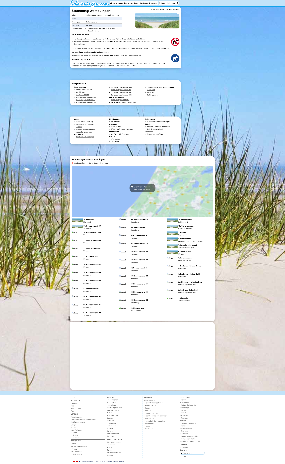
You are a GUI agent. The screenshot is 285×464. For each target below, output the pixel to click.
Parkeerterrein (98, 28)
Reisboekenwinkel (114, 453)
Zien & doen (144, 3)
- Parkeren (111, 445)
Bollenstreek (184, 402)
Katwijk (138, 55)
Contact (183, 456)
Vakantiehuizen (76, 430)
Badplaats (74, 403)
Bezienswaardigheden (79, 446)
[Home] (111, 3)
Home (73, 397)
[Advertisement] (198, 57)
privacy (97, 461)
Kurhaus (110, 431)
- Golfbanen (111, 426)
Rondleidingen (112, 415)
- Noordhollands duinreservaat (155, 416)
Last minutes (75, 438)
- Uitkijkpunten (76, 454)
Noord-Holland (149, 400)
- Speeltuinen (112, 405)
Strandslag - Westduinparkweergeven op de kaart (143, 188)
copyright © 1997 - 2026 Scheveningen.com (112, 461)
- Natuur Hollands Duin (188, 405)
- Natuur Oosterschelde (189, 436)
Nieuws (110, 455)
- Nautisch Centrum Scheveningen (83, 420)
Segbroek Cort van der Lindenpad (98, 15)
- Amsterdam (149, 424)
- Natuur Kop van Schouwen (190, 441)
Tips (72, 406)
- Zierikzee (184, 434)
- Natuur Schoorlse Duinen (153, 403)
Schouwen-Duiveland (188, 423)
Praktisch (162, 3)
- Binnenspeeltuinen (114, 408)
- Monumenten (76, 451)
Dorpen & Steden (113, 410)
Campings (74, 425)
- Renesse (183, 426)
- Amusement (112, 402)
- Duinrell (74, 433)
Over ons (183, 450)
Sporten (110, 418)
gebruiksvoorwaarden (88, 461)
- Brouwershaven (186, 428)
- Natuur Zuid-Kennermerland (154, 421)
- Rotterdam (184, 415)
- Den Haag (184, 413)
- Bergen (147, 408)
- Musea (74, 449)
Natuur (109, 413)
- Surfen (110, 428)
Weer (173, 3)
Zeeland (183, 421)
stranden (98, 39)
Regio (169, 3)
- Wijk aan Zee (149, 418)
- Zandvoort (148, 429)
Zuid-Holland (185, 397)
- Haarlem (147, 426)
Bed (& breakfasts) (78, 422)
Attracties (110, 397)
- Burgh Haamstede (187, 439)
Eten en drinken (113, 434)
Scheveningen (118, 3)
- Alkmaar (147, 411)
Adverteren (184, 447)
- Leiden (183, 400)
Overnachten (128, 3)
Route (109, 447)
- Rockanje (184, 418)
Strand (136, 3)
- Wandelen (111, 423)
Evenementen (153, 3)
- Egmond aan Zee (151, 413)
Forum (109, 450)
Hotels (73, 427)
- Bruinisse (184, 431)
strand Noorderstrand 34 (113, 55)
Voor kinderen (76, 408)
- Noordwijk (184, 408)
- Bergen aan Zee (150, 405)
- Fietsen (110, 421)
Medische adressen (114, 442)
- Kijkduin (74, 435)
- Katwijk (183, 410)
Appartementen (76, 417)
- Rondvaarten (112, 400)
